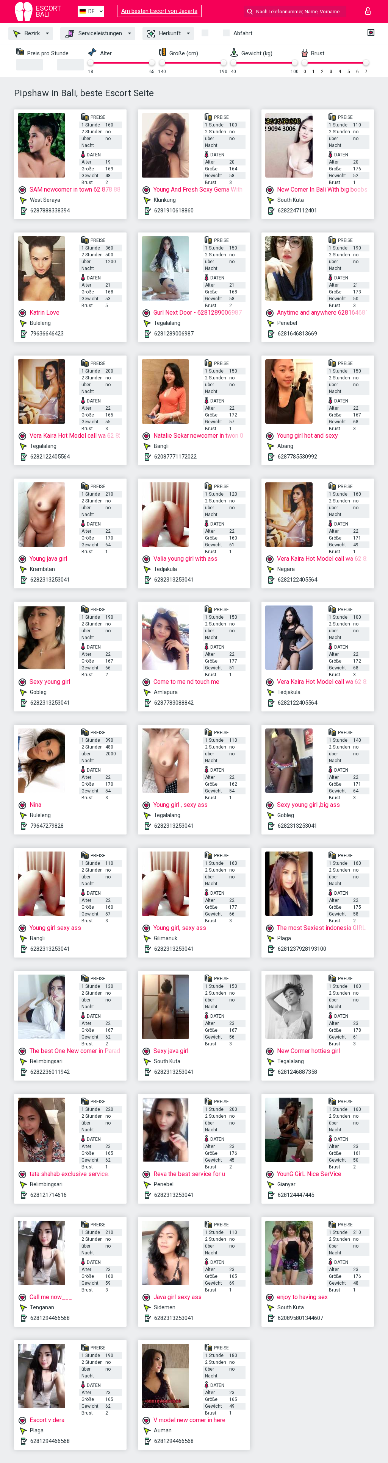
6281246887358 (297, 1071)
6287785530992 (297, 456)
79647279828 (47, 825)
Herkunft (169, 33)
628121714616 (48, 1195)
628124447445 (296, 1195)
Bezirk (31, 33)
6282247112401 (297, 210)
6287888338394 (50, 210)
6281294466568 (50, 1318)
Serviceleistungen (99, 33)
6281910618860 (174, 210)
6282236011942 (50, 1071)
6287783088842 (174, 702)
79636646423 (47, 333)
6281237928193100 (302, 948)
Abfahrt (242, 33)
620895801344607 (300, 1318)
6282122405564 (50, 456)
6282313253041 (50, 579)
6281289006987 (174, 333)
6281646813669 (297, 333)
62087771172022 (175, 456)
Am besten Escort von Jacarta (159, 11)
